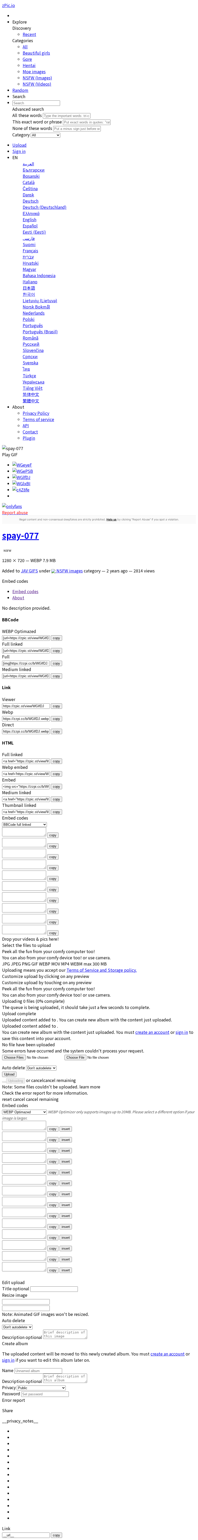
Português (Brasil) (40, 331)
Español (30, 226)
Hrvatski (31, 263)
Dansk (28, 194)
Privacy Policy (36, 413)
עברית (28, 257)
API (26, 425)
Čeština (30, 188)
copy (56, 638)
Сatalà (29, 182)
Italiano (30, 281)
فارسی (29, 238)
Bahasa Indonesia (39, 275)
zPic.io (8, 5)
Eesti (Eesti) (34, 232)
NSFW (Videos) (37, 84)
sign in (182, 1032)
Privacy (9, 1387)
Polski (29, 319)
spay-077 (20, 535)
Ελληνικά (31, 213)
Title (15, 1288)
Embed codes (15, 1105)
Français (30, 250)
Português (33, 325)
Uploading (15, 1081)
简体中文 (31, 394)
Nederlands (34, 313)
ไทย (26, 369)
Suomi (29, 244)
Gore (27, 59)
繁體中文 (31, 400)
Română (30, 338)
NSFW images (69, 571)
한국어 (29, 294)
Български (34, 170)
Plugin (29, 438)
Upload (9, 1074)
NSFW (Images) (37, 78)
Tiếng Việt (33, 388)
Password (11, 1393)
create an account (152, 1032)
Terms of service (38, 419)
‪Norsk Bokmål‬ (36, 307)
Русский (31, 344)
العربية (28, 163)
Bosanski (31, 176)
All (25, 46)
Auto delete (13, 1067)
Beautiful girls (36, 53)
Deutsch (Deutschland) (45, 207)
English (29, 219)
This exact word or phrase (37, 122)
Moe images (34, 71)
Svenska (30, 362)
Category (21, 134)
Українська (33, 382)
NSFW (7, 550)
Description (22, 1337)
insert (66, 1129)
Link (6, 1528)
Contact (30, 432)
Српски (30, 356)
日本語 (29, 288)
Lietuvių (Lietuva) (40, 300)
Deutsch (30, 201)
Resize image (14, 1295)
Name (7, 1370)
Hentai (29, 65)
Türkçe (29, 375)
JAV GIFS (29, 571)
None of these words (32, 128)
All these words (27, 115)
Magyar (29, 269)
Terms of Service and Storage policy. (102, 970)
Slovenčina (33, 350)
